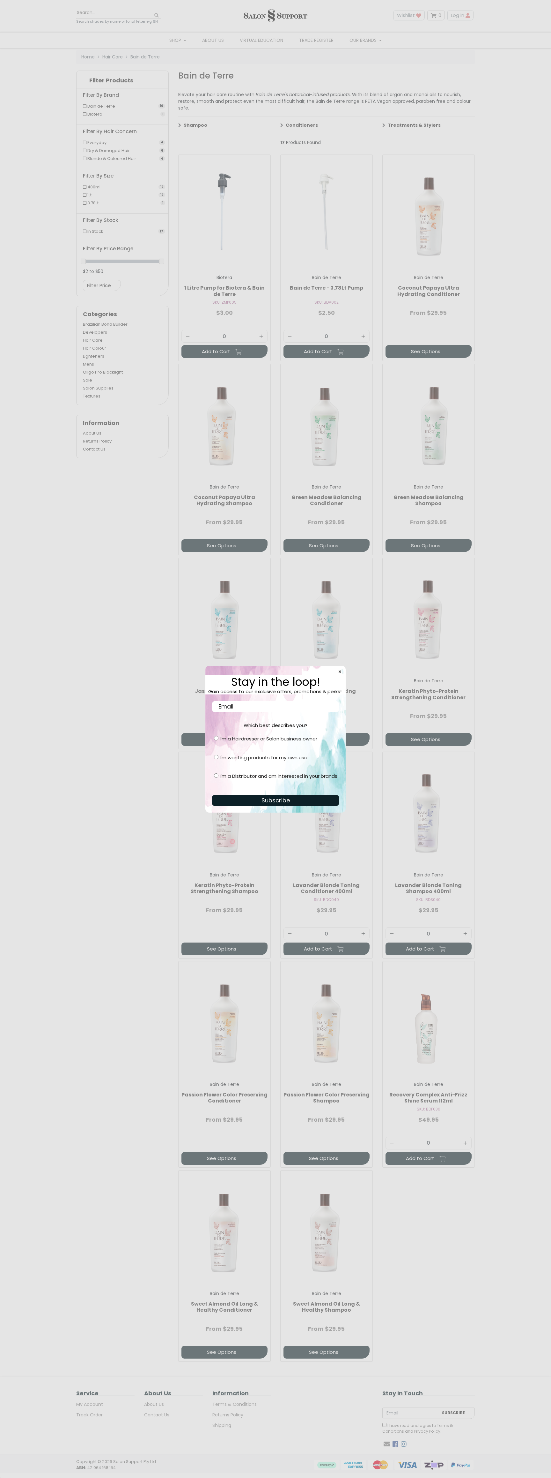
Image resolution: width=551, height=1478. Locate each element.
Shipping (221, 1425)
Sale (87, 380)
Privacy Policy (427, 1431)
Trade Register (316, 40)
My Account (89, 1404)
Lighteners (93, 356)
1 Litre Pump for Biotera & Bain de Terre (224, 291)
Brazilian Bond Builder (105, 324)
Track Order (89, 1415)
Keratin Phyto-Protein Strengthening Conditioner (428, 694)
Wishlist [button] (406, 15)
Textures (91, 396)
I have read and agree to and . (417, 1428)
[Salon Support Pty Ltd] (275, 15)
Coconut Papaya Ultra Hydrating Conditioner (428, 291)
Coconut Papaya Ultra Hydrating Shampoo (224, 500)
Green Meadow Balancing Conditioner (326, 500)
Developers (95, 332)
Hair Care (93, 340)
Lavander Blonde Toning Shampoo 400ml (428, 888)
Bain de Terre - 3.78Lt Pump (326, 288)
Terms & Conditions (234, 1404)
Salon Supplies (98, 388)
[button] (122, 82)
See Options (425, 351)
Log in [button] (458, 15)
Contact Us (94, 449)
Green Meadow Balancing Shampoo (428, 500)
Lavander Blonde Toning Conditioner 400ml (326, 888)
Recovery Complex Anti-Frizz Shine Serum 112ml (428, 1097)
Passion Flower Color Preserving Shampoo (326, 1097)
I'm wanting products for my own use (263, 757)
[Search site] (156, 15)
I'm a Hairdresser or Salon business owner (268, 738)
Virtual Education (261, 40)
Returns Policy (97, 441)
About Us (213, 40)
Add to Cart (216, 351)
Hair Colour (94, 348)
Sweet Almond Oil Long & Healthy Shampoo (326, 1307)
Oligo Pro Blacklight (103, 372)
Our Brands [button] (363, 40)
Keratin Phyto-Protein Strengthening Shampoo (224, 888)
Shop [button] (175, 40)
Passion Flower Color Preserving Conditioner (224, 1097)
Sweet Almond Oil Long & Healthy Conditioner (224, 1307)
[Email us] (387, 1444)
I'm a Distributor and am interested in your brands (278, 776)
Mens (88, 364)
